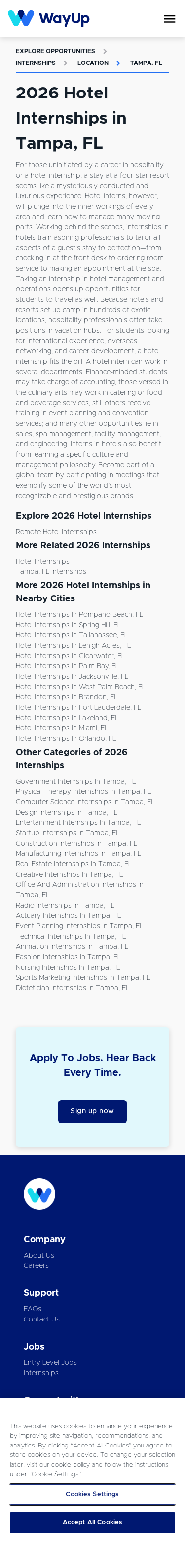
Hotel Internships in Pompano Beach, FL (79, 614)
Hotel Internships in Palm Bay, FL (67, 666)
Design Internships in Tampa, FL (66, 812)
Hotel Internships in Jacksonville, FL (72, 676)
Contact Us (42, 1319)
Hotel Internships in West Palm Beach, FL (81, 687)
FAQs (32, 1309)
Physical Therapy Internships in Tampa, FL (83, 791)
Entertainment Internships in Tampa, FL (78, 822)
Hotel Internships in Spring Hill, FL (68, 625)
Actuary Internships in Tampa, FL (68, 915)
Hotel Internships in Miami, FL (62, 728)
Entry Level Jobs (50, 1362)
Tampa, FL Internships (51, 571)
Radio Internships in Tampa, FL (65, 905)
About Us (39, 1255)
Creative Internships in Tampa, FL (69, 874)
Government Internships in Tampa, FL (76, 781)
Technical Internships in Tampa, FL (71, 936)
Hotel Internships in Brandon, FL (66, 697)
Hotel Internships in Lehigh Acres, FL (73, 645)
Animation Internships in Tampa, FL (72, 946)
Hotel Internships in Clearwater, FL (70, 656)
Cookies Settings (92, 1494)
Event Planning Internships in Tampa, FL (79, 926)
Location (93, 63)
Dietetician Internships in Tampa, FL (72, 988)
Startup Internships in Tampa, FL (67, 833)
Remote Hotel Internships (56, 532)
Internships (36, 63)
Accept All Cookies (92, 1522)
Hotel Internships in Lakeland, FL (67, 718)
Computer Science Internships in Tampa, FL (85, 802)
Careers (36, 1265)
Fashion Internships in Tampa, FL (68, 957)
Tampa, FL (146, 63)
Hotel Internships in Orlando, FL (66, 738)
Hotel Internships (43, 561)
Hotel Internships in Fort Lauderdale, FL (78, 707)
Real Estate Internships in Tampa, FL (74, 864)
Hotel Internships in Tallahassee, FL (72, 635)
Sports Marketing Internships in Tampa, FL (83, 978)
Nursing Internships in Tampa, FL (68, 967)
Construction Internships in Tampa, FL (76, 843)
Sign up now (92, 1111)
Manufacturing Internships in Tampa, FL (78, 853)
